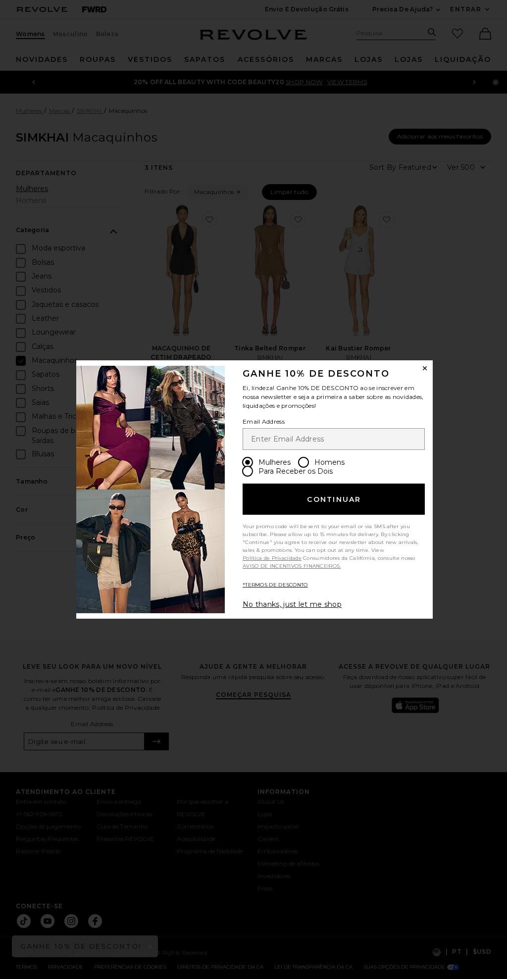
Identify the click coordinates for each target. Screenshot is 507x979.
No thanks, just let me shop (292, 604)
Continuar (334, 499)
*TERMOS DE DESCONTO (275, 585)
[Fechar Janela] (425, 368)
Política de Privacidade (272, 558)
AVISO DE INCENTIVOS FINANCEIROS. (292, 566)
